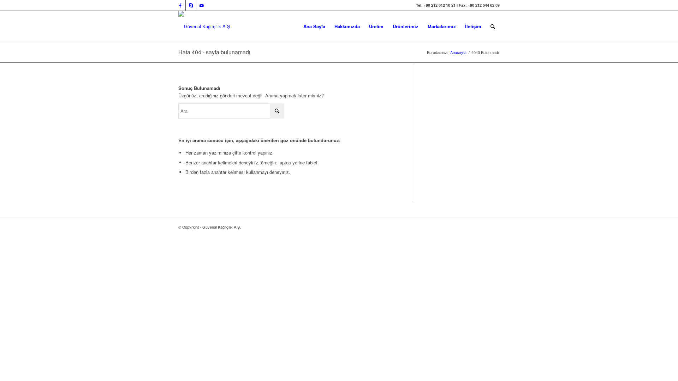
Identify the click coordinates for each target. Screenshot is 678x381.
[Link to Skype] (191, 5)
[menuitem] (314, 26)
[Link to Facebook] (180, 5)
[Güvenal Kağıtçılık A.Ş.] (205, 26)
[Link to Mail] (201, 5)
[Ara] (493, 26)
